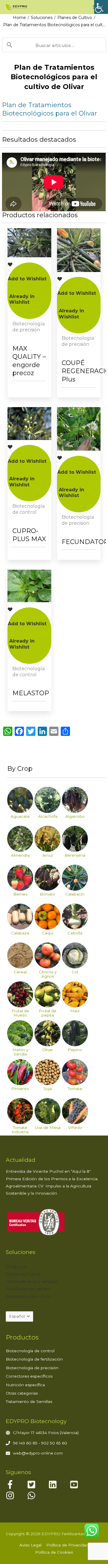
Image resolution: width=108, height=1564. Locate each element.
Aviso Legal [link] (30, 1545)
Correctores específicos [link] (29, 1376)
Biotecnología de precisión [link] (32, 1367)
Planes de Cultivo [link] (74, 17)
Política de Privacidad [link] (67, 1545)
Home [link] (19, 17)
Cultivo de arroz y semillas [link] (32, 1281)
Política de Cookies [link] (54, 1552)
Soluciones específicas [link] (28, 1296)
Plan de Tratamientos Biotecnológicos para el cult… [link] (54, 24)
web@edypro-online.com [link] (38, 1453)
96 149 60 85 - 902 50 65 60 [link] (40, 1443)
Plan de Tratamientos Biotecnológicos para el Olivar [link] (49, 109)
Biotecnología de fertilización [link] (34, 1359)
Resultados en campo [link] (28, 1288)
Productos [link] (16, 1267)
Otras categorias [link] (22, 1393)
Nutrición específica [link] (25, 1384)
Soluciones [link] (41, 17)
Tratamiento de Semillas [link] (29, 1401)
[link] (101, 7)
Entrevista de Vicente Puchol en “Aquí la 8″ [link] (48, 1171)
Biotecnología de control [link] (30, 1350)
